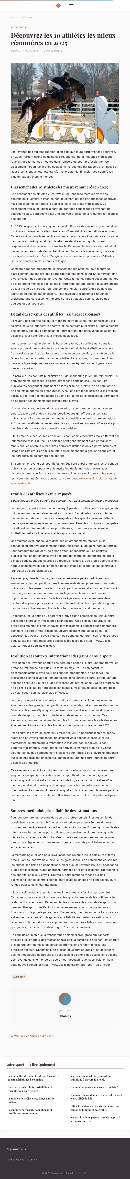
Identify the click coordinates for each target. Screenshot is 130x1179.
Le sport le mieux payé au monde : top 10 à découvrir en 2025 (95, 1119)
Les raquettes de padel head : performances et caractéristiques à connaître (33, 1077)
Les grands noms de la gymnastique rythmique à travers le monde (91, 1077)
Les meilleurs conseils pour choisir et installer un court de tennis (30, 1111)
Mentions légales (14, 1159)
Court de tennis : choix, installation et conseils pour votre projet (30, 1088)
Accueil (14, 17)
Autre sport (27, 17)
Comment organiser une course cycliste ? (94, 1087)
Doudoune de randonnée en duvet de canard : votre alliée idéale (96, 1096)
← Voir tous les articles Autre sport (32, 1036)
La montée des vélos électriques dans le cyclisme (31, 1100)
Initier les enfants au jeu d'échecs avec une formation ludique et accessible (95, 1107)
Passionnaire (16, 1149)
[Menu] (71, 5)
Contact (32, 1159)
